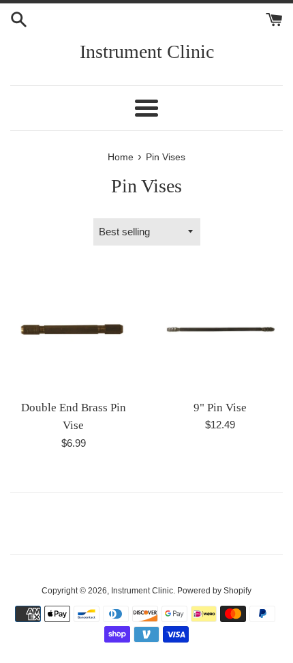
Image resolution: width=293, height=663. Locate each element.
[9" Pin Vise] (220, 329)
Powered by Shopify (214, 590)
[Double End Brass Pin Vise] (73, 329)
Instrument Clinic (147, 51)
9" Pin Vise (220, 407)
